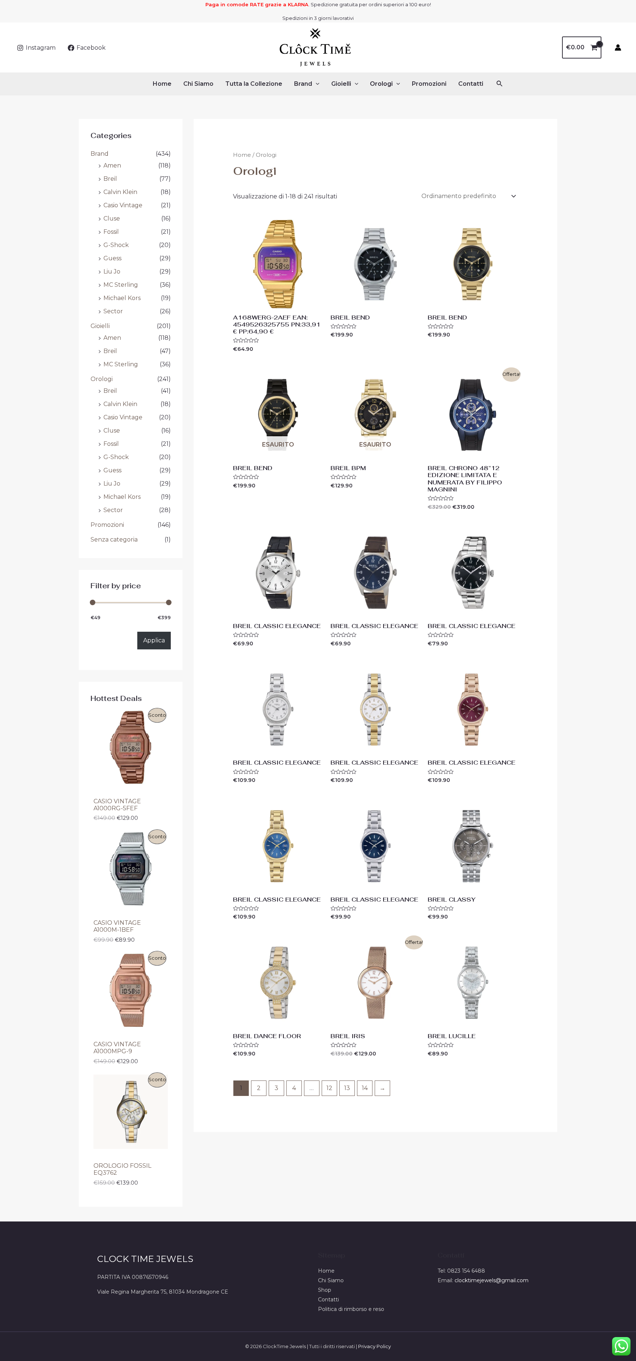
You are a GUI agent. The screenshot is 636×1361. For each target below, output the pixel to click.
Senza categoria (114, 539)
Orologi (381, 83)
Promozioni (429, 83)
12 (329, 1088)
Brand (303, 83)
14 (365, 1088)
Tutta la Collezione (253, 83)
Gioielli (341, 83)
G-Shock (116, 244)
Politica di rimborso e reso (351, 1309)
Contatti (470, 83)
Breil (110, 178)
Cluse (111, 218)
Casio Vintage (122, 205)
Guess (112, 258)
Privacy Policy (374, 1346)
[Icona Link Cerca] (500, 84)
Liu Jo (111, 271)
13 (347, 1088)
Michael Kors (122, 298)
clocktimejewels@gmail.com (492, 1280)
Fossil (111, 231)
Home (162, 83)
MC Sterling (120, 284)
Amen (112, 165)
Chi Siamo (198, 83)
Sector (113, 311)
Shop (324, 1290)
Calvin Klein (120, 191)
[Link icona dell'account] (618, 47)
